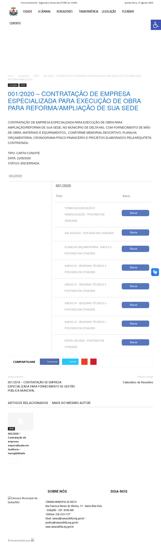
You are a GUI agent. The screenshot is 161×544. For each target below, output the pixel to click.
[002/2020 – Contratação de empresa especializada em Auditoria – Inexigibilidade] (20, 421)
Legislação (109, 11)
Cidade (27, 11)
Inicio (11, 76)
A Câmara (44, 11)
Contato (15, 23)
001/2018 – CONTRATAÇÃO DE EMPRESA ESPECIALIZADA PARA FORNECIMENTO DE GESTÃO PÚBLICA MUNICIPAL (41, 386)
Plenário (128, 11)
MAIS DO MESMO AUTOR (71, 403)
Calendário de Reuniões (138, 382)
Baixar (133, 212)
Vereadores (65, 11)
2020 (23, 85)
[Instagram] (17, 3)
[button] (148, 17)
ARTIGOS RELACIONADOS (28, 403)
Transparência (88, 11)
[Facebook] (11, 3)
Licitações (13, 85)
